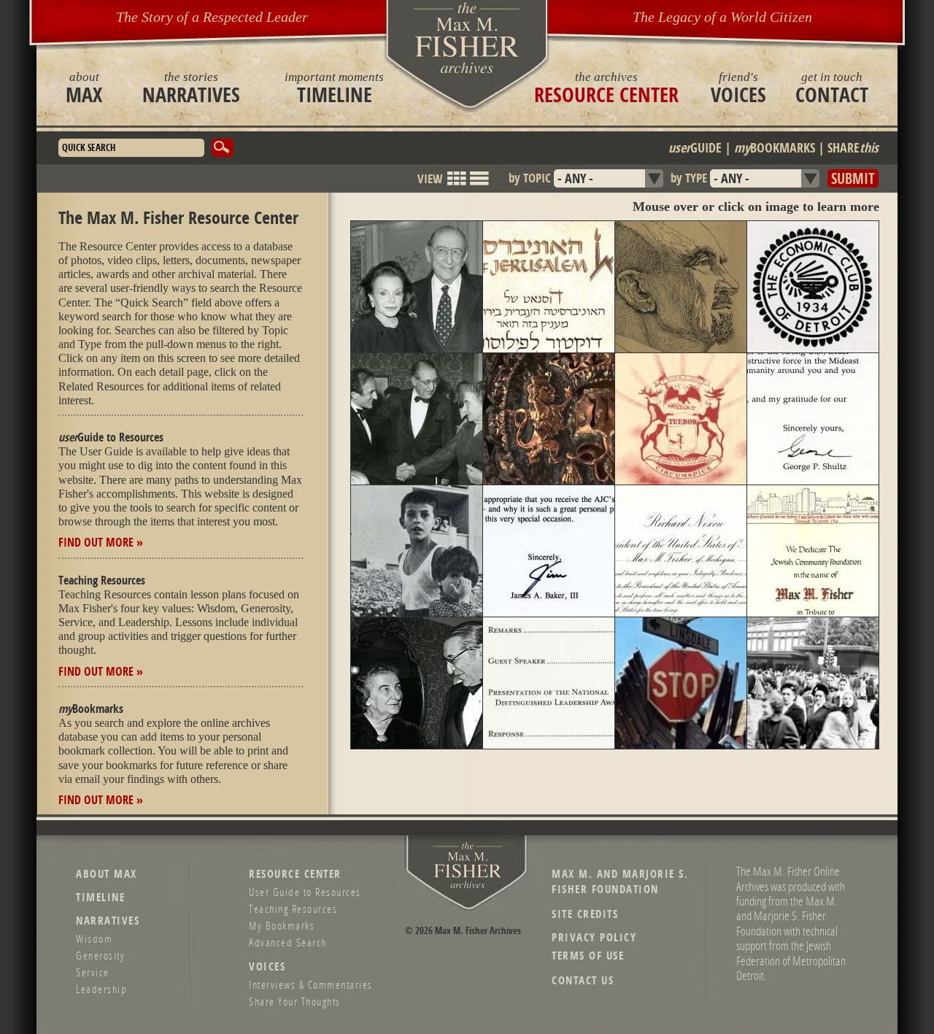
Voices (738, 87)
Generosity (100, 955)
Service (92, 972)
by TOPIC (530, 177)
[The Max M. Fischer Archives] (467, 885)
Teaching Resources (293, 908)
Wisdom (94, 938)
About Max (106, 873)
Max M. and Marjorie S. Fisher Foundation (620, 881)
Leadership (101, 988)
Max (84, 87)
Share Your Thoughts (295, 1001)
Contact (831, 87)
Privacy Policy (594, 937)
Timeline (334, 87)
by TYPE (689, 177)
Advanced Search (288, 942)
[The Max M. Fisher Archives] (467, 37)
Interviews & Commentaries (311, 984)
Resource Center (606, 87)
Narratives (191, 87)
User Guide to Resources (305, 891)
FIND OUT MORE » (100, 542)
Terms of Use (588, 955)
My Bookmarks (281, 925)
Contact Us (583, 980)
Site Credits (585, 914)
